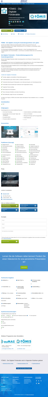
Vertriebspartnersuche (27, 380)
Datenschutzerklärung (7, 238)
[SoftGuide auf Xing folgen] (36, 383)
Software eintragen (16, 379)
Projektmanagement (36, 363)
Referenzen (3, 380)
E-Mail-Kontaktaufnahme (7, 199)
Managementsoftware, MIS (8, 348)
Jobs (2, 381)
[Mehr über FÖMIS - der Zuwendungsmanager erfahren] (24, 344)
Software (4, 3)
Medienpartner (15, 381)
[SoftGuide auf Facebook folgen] (36, 381)
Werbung (14, 380)
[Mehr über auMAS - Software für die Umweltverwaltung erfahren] (8, 344)
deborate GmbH (6, 193)
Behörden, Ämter (22, 348)
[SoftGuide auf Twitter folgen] (41, 381)
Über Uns (2, 379)
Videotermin (24, 267)
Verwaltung (8, 3)
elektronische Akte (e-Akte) (16, 3)
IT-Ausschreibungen (27, 379)
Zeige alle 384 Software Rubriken (24, 368)
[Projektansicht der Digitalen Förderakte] (29, 132)
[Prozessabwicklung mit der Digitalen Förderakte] (10, 132)
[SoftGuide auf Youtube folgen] (39, 383)
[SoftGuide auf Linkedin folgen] (39, 381)
